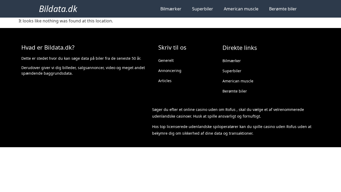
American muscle (241, 9)
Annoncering (169, 70)
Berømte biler (283, 9)
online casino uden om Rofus (210, 109)
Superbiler (202, 9)
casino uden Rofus (280, 126)
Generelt (166, 60)
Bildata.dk (58, 8)
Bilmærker (170, 9)
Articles (165, 80)
